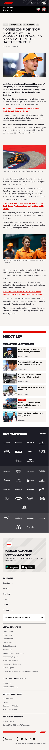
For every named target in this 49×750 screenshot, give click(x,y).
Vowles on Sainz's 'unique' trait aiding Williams (30, 414)
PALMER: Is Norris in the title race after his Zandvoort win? (29, 404)
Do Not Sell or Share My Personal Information (20, 671)
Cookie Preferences (10, 687)
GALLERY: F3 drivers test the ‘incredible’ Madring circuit (29, 376)
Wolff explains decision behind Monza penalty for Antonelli (30, 350)
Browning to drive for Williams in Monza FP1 (31, 388)
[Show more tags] (37, 25)
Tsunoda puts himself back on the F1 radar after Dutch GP (30, 363)
